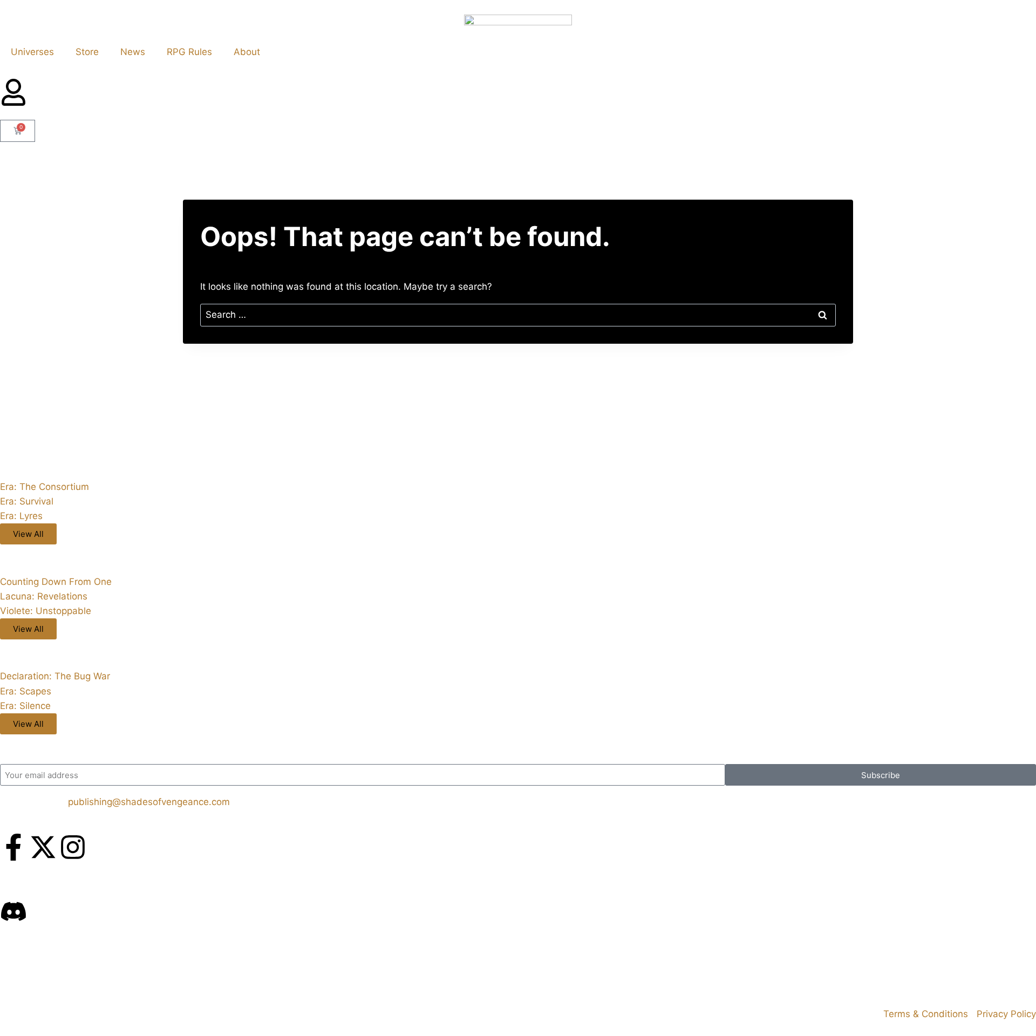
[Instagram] (72, 847)
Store (87, 51)
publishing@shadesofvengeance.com (149, 801)
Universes (32, 51)
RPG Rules (189, 51)
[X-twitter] (43, 847)
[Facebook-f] (13, 847)
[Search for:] (518, 314)
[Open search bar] (518, 115)
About (247, 51)
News (132, 51)
